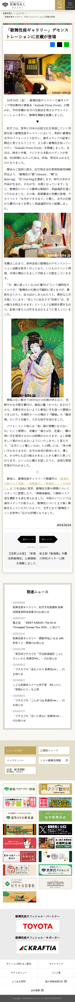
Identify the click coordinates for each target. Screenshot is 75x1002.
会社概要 (35, 990)
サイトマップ (56, 964)
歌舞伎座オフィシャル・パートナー (37, 916)
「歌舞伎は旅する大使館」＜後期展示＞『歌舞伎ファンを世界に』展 (37, 483)
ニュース (20, 13)
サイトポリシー (19, 973)
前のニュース (28, 539)
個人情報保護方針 (54, 981)
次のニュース (47, 539)
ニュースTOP (14, 750)
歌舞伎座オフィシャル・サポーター (37, 938)
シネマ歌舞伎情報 (50, 760)
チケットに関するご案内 (18, 964)
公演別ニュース (49, 750)
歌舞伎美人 (8, 13)
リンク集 (56, 973)
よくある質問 (18, 981)
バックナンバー (15, 760)
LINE (66, 44)
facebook (52, 44)
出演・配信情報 (15, 770)
